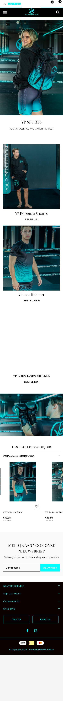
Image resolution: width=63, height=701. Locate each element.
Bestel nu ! (31, 381)
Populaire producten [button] (19, 455)
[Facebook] (27, 630)
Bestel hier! (31, 300)
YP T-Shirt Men (12, 512)
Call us (16, 619)
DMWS (42, 649)
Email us (45, 619)
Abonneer (50, 567)
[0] (57, 4)
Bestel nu (31, 219)
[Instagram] (35, 630)
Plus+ (51, 649)
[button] (5, 12)
